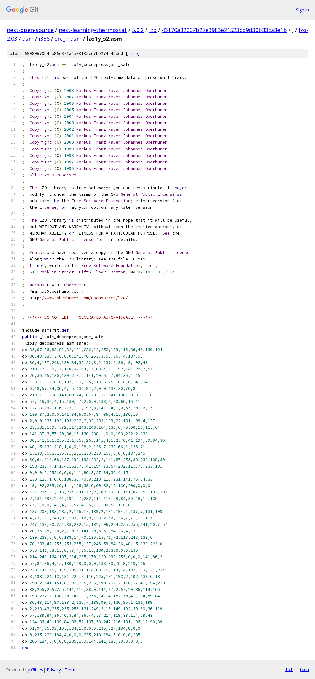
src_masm (68, 38)
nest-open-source (30, 30)
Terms (71, 670)
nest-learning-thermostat (93, 30)
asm (28, 38)
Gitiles (37, 670)
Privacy (54, 670)
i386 (44, 38)
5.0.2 (138, 30)
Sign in (302, 10)
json (304, 669)
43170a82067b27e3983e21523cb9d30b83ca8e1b (224, 30)
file (133, 53)
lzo (153, 30)
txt (289, 669)
